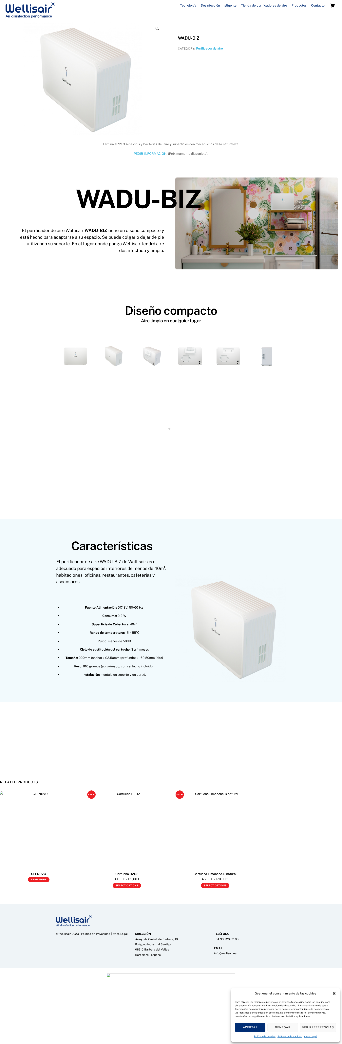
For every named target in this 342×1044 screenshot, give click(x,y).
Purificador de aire (209, 48)
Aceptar (250, 1027)
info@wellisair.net (226, 953)
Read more (39, 879)
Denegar (283, 1027)
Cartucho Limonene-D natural (215, 874)
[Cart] (332, 6)
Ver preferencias (318, 1027)
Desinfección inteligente (219, 5)
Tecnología (188, 5)
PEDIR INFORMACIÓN (150, 154)
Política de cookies (265, 1036)
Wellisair (65, 933)
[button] (334, 993)
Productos (299, 5)
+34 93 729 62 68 (226, 939)
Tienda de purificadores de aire (264, 5)
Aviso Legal (310, 1036)
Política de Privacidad (289, 1036)
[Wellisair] (30, 16)
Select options (127, 885)
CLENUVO (38, 874)
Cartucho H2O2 (126, 874)
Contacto (318, 5)
